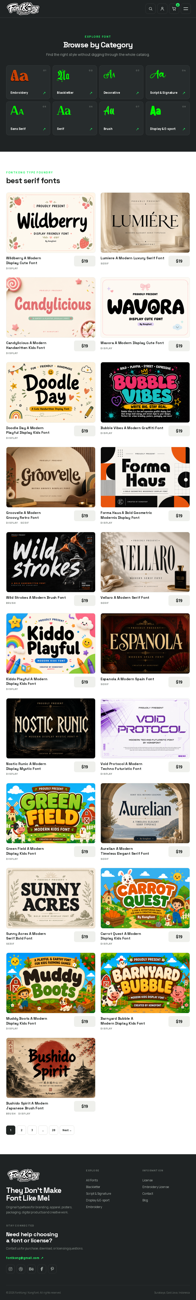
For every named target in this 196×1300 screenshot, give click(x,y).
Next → (67, 1130)
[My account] (162, 9)
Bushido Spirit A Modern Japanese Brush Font (27, 1105)
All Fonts (91, 1180)
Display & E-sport (97, 1200)
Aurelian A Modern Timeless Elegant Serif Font (125, 851)
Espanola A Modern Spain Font (127, 679)
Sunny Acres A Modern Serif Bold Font (26, 936)
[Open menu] (186, 9)
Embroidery (94, 1207)
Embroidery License (155, 1187)
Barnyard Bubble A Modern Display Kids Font (123, 1021)
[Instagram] (10, 1269)
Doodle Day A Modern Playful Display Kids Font (28, 430)
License (147, 1180)
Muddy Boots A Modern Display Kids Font (26, 1021)
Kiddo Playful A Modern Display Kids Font (26, 681)
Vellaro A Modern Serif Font (125, 597)
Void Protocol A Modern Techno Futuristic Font (121, 766)
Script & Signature (98, 1193)
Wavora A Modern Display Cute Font (132, 343)
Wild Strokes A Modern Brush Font (36, 597)
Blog (145, 1200)
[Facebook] (42, 1269)
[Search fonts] (150, 9)
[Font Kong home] (23, 8)
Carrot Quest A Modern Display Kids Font (121, 936)
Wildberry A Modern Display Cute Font (23, 260)
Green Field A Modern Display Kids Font (25, 851)
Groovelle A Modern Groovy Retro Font (23, 515)
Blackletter (93, 1187)
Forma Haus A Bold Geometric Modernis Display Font (126, 515)
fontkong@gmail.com (24, 1258)
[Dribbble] (21, 1269)
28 (53, 1130)
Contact (147, 1193)
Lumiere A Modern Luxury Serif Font (132, 258)
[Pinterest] (52, 1269)
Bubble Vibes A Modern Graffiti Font (132, 428)
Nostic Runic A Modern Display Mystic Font (26, 766)
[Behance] (31, 1269)
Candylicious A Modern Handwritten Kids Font (26, 345)
